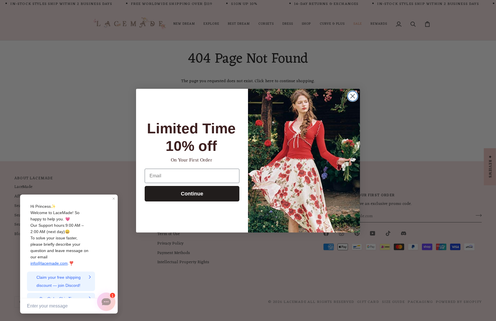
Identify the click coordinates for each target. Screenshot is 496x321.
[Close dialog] (353, 96)
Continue (192, 194)
